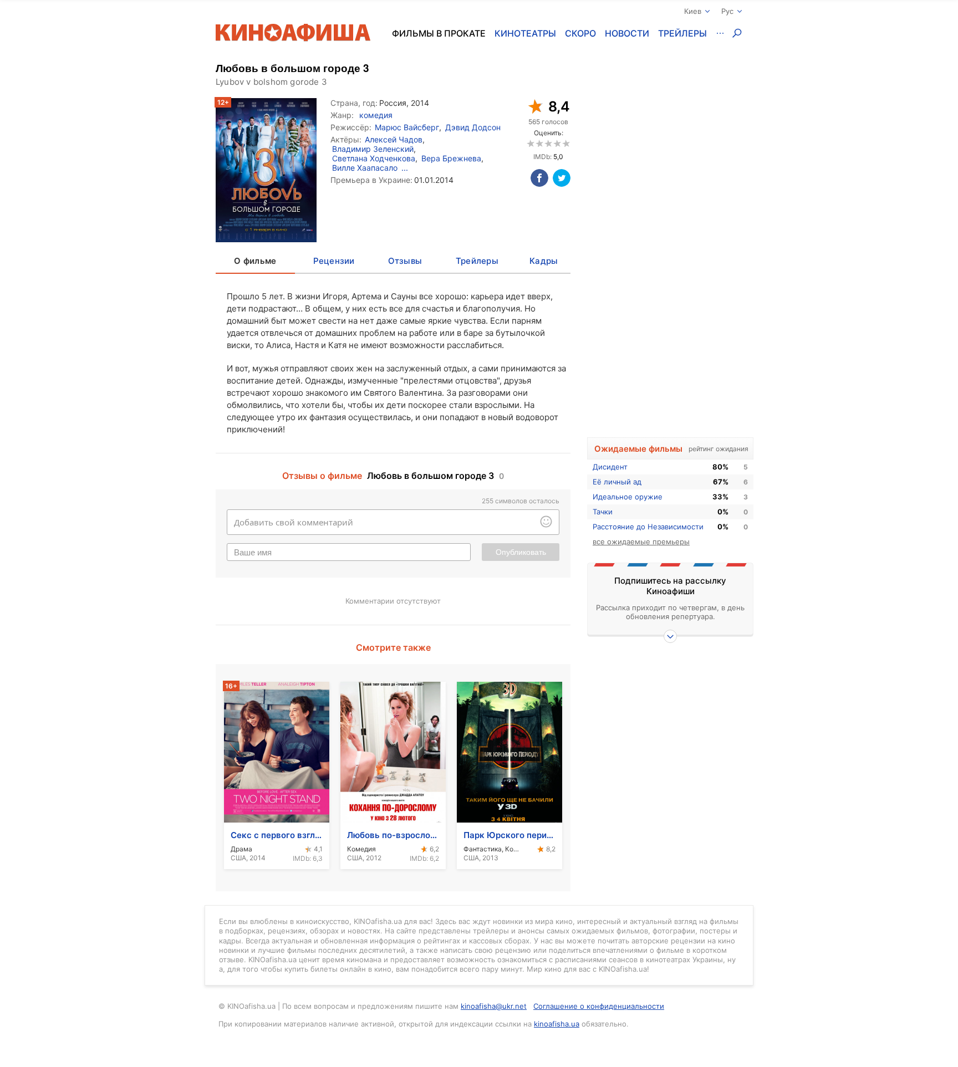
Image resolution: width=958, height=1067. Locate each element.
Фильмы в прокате (439, 33)
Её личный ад (617, 481)
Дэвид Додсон (473, 127)
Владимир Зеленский (373, 149)
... (404, 167)
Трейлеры (682, 33)
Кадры (543, 261)
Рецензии (334, 261)
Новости (627, 33)
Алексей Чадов (393, 139)
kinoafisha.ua (556, 1023)
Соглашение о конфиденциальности (598, 1006)
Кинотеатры (525, 33)
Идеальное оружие (628, 496)
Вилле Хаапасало (365, 167)
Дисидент (610, 466)
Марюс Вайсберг (407, 127)
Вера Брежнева (451, 158)
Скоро (580, 33)
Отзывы (405, 261)
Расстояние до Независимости (648, 526)
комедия (376, 115)
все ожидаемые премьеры (641, 541)
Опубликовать (521, 552)
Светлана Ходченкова (373, 158)
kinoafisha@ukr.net (494, 1006)
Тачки (603, 511)
